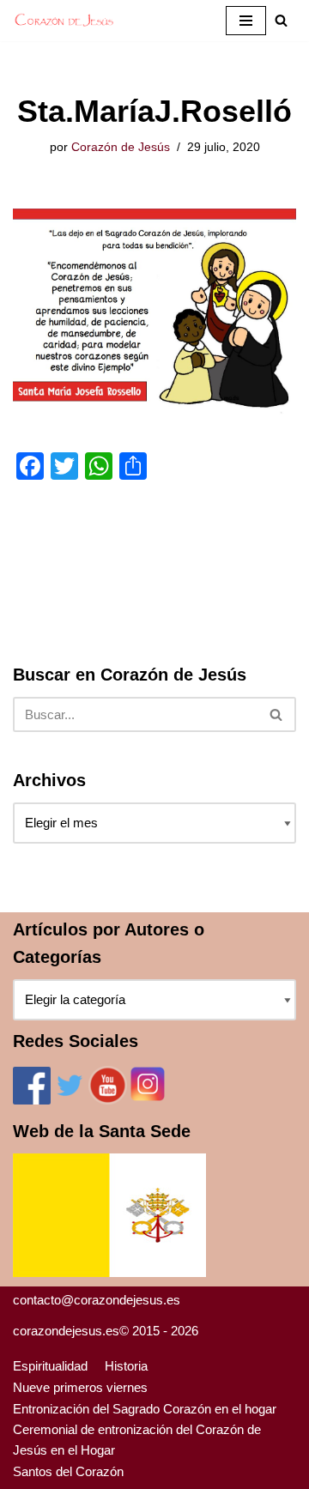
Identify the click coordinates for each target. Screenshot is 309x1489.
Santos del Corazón (68, 1471)
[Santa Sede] (109, 1272)
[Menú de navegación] (246, 20)
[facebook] (32, 1100)
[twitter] (69, 1100)
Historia (126, 1366)
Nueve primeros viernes (80, 1387)
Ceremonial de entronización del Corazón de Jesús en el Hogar (137, 1439)
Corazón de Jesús (120, 147)
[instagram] (147, 1100)
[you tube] (107, 1100)
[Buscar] (277, 714)
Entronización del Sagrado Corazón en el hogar (144, 1408)
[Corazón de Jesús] (64, 20)
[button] (281, 20)
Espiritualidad (50, 1366)
